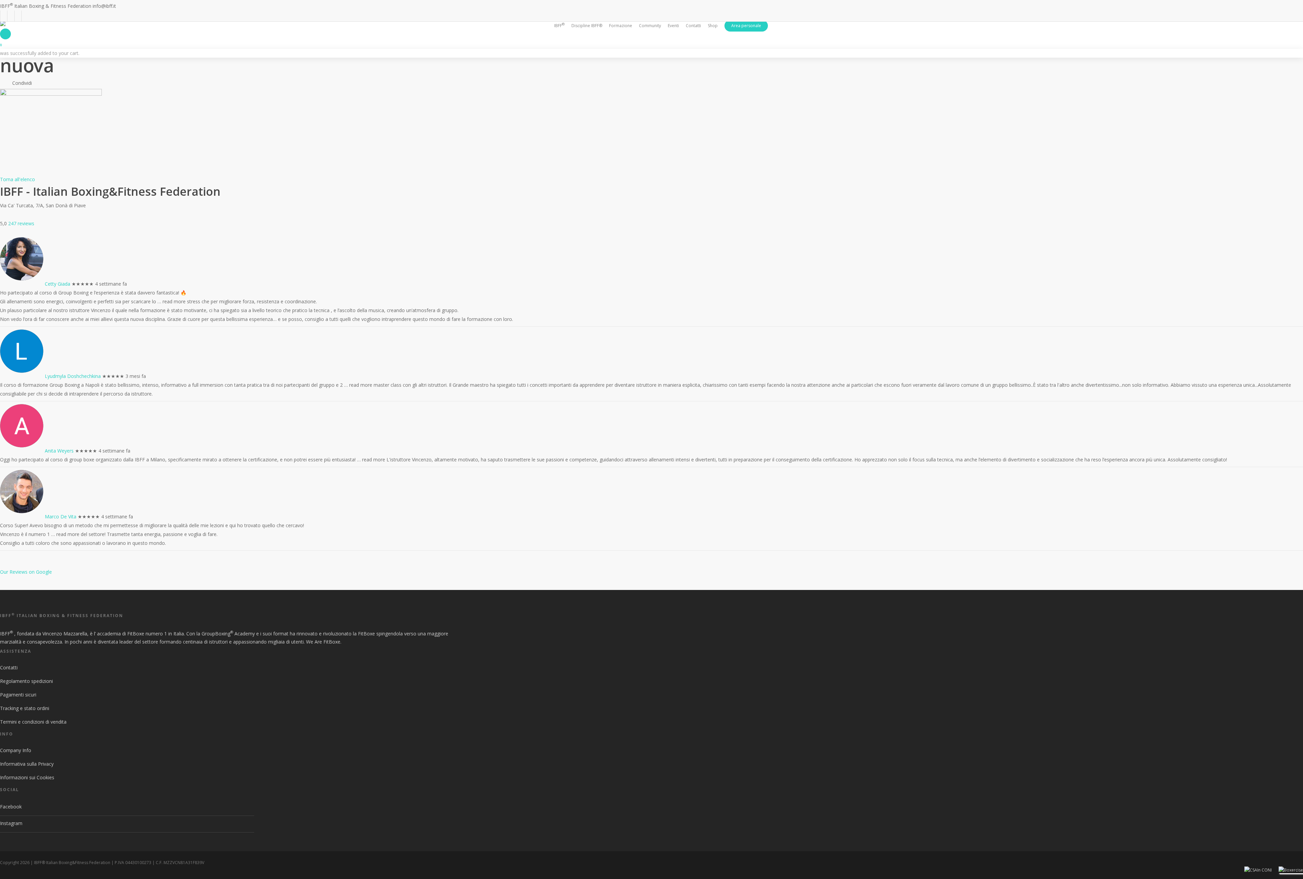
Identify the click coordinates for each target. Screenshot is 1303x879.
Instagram (11, 823)
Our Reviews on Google (26, 572)
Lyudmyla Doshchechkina (73, 376)
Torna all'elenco (17, 179)
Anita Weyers (59, 450)
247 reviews (21, 223)
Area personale (746, 25)
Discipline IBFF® (586, 25)
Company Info (15, 750)
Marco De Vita (60, 516)
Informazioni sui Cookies (27, 777)
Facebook (11, 806)
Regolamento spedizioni (26, 681)
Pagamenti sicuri (18, 694)
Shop (713, 25)
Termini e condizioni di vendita (33, 722)
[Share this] (38, 83)
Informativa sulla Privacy (27, 764)
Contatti (9, 667)
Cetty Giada (57, 284)
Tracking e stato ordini (24, 708)
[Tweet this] (50, 83)
